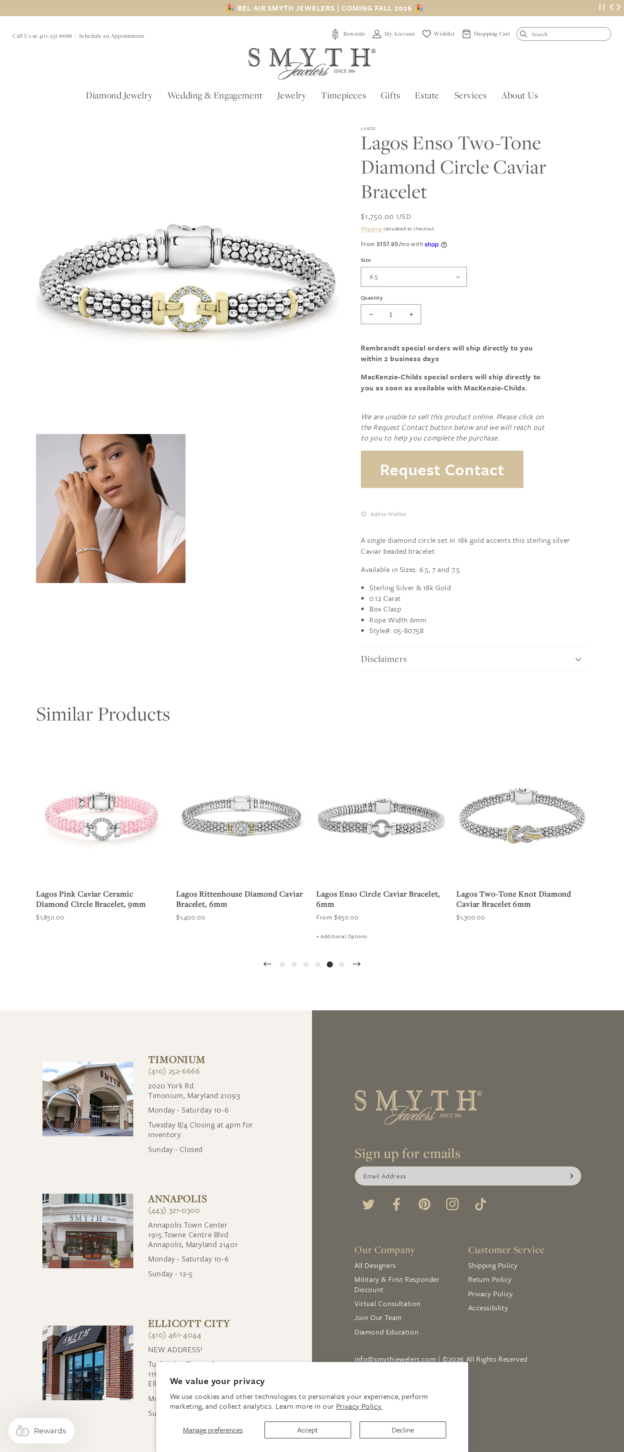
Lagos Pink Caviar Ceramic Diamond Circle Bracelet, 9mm (91, 898)
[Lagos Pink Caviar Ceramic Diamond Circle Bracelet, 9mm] (102, 816)
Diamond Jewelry (119, 95)
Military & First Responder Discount (397, 1284)
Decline (403, 1429)
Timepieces (343, 95)
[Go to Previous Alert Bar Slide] (611, 8)
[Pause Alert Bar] (602, 8)
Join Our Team (378, 1317)
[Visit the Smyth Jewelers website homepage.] (312, 64)
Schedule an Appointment (111, 35)
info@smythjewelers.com (395, 1359)
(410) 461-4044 (174, 1335)
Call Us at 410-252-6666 (43, 35)
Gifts (390, 95)
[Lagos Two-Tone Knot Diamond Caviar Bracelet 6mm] (522, 816)
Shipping (371, 228)
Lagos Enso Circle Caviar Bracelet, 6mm (378, 898)
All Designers (375, 1265)
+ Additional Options (341, 936)
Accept (307, 1429)
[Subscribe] (571, 1176)
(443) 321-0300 (174, 1210)
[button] (383, 513)
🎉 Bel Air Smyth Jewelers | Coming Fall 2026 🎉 (324, 8)
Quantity (371, 297)
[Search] (525, 36)
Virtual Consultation (387, 1303)
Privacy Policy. (359, 1406)
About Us (519, 95)
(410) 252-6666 (174, 1071)
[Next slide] (356, 964)
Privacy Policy (490, 1293)
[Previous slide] (267, 964)
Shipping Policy (493, 1265)
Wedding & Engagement (215, 95)
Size (366, 259)
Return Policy (490, 1279)
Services (470, 95)
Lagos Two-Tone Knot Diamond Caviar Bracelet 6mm (513, 898)
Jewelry (291, 95)
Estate (427, 95)
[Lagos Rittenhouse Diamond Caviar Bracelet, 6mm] (242, 816)
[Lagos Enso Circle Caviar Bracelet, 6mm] (382, 816)
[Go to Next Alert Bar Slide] (618, 8)
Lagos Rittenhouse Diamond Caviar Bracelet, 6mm (239, 898)
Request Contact (442, 469)
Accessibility (488, 1307)
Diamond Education (386, 1331)
